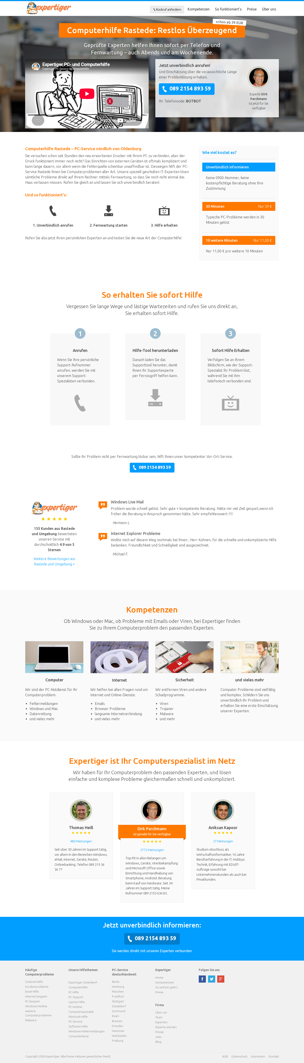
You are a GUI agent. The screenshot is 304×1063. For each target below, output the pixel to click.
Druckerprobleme (37, 986)
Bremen (117, 1021)
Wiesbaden (119, 1035)
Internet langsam (36, 996)
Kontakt (274, 1056)
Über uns (269, 9)
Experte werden (166, 1027)
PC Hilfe (74, 992)
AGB (225, 1056)
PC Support (76, 997)
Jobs (158, 1036)
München (118, 991)
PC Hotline (75, 1006)
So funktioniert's (228, 9)
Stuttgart (118, 1001)
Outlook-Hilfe (34, 981)
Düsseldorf (119, 1006)
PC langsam (32, 1001)
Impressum (258, 1056)
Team (158, 1017)
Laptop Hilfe (77, 1001)
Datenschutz (239, 1056)
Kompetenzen (199, 9)
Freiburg (117, 1040)
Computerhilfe (78, 987)
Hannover (118, 1030)
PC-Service (75, 1021)
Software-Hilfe (78, 1026)
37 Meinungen (223, 841)
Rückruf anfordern (168, 9)
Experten (161, 1022)
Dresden (117, 1025)
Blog (158, 1041)
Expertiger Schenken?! (83, 982)
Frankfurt (118, 996)
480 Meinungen (81, 841)
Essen (115, 1015)
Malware (30, 1020)
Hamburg (118, 986)
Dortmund (118, 1011)
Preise (252, 9)
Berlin (116, 981)
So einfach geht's (166, 987)
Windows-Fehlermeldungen (87, 1031)
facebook (202, 979)
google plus (220, 979)
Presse (159, 1031)
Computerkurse (79, 1036)
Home (159, 977)
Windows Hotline (36, 1006)
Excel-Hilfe (32, 991)
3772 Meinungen (152, 850)
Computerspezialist (81, 1011)
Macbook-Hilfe (78, 1016)
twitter (211, 979)
